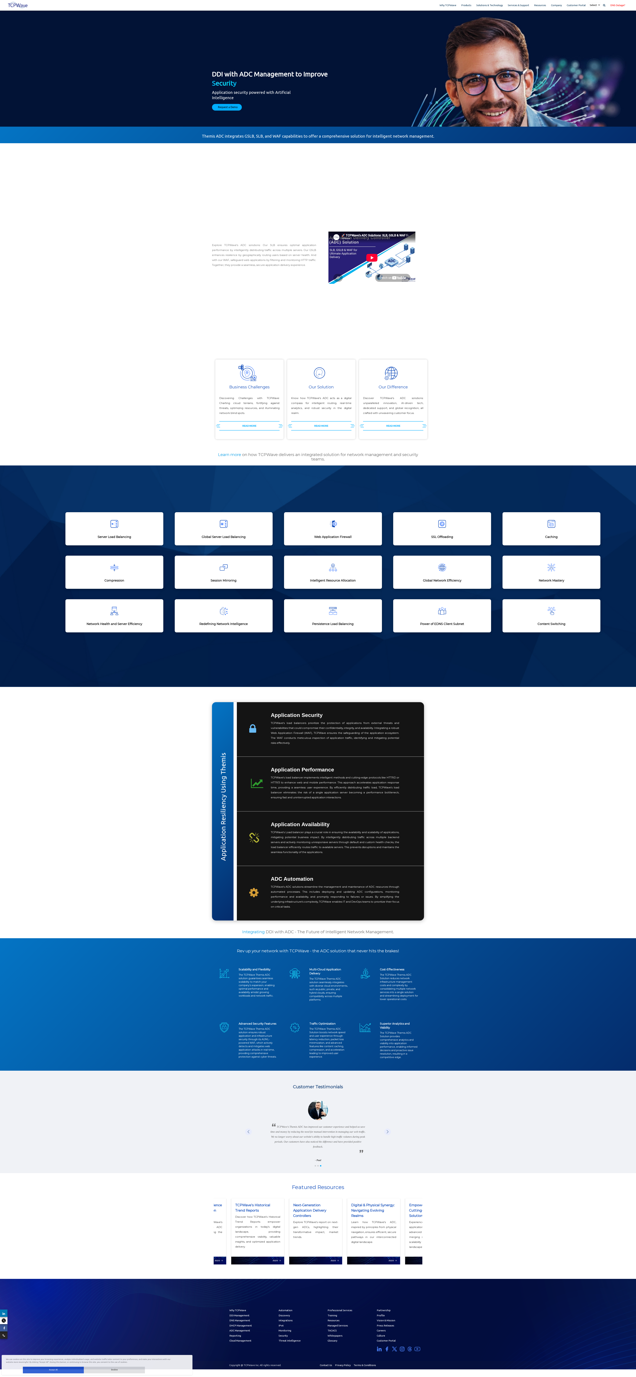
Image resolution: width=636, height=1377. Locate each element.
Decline (114, 1370)
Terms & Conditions (365, 1365)
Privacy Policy (343, 1365)
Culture (381, 1335)
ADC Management (239, 1330)
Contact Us (326, 1365)
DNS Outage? (617, 5)
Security (283, 1335)
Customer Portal (576, 5)
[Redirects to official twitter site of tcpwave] (394, 1349)
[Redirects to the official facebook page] (3, 1327)
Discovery (284, 1315)
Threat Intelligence (290, 1340)
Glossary (332, 1340)
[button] (387, 1132)
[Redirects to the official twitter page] (3, 1320)
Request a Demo (228, 107)
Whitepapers (335, 1335)
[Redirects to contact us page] (3, 1335)
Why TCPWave (448, 5)
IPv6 (281, 1325)
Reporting (235, 1335)
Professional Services (340, 1310)
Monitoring (285, 1330)
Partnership (384, 1310)
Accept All (53, 1370)
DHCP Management (240, 1325)
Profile (381, 1315)
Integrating (253, 931)
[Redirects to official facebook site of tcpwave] (387, 1349)
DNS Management (239, 1320)
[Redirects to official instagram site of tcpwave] (402, 1349)
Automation (285, 1310)
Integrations (286, 1320)
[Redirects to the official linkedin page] (3, 1313)
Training (332, 1315)
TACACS (332, 1330)
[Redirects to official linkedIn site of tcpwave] (380, 1349)
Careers (381, 1330)
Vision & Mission (386, 1320)
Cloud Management (240, 1340)
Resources (540, 5)
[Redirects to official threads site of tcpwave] (410, 1349)
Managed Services (338, 1325)
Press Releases (385, 1325)
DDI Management (239, 1315)
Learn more (229, 454)
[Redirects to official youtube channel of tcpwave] (417, 1349)
